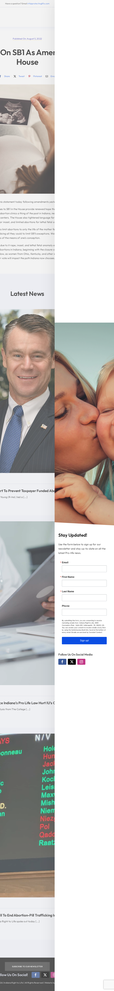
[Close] (109, 5)
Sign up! (84, 640)
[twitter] (72, 662)
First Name (68, 577)
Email (65, 562)
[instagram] (81, 662)
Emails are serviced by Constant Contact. (86, 632)
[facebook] (62, 662)
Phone (65, 606)
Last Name (68, 591)
